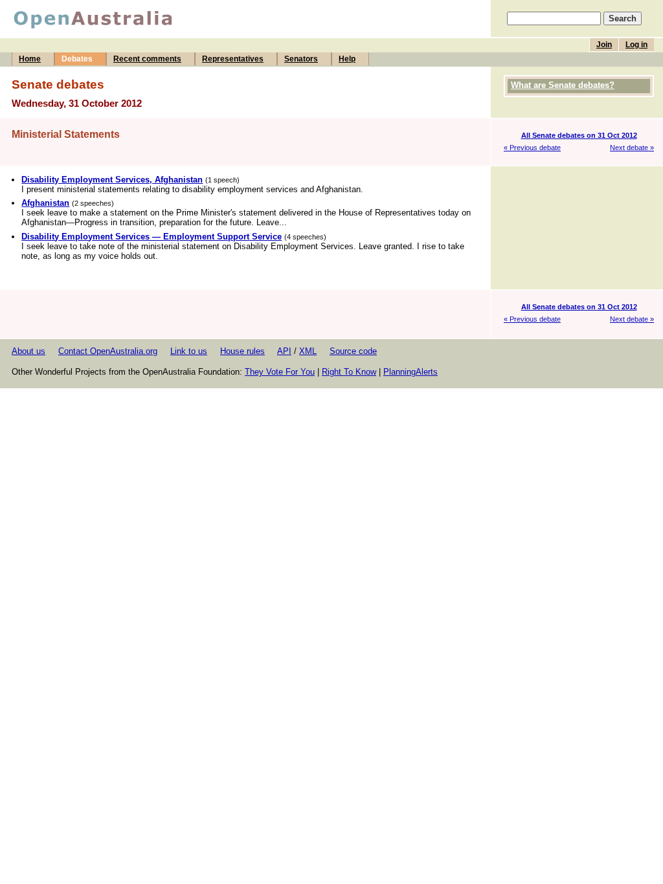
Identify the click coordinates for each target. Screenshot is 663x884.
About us (28, 351)
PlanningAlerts (410, 372)
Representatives (233, 58)
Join (604, 44)
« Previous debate (532, 147)
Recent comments (147, 58)
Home (30, 58)
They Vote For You (280, 372)
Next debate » (632, 147)
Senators (301, 58)
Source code (353, 351)
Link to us (188, 351)
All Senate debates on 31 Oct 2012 (579, 135)
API (284, 351)
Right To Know (349, 372)
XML (308, 351)
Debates (77, 58)
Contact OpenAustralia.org (107, 351)
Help (347, 58)
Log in (636, 44)
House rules (242, 351)
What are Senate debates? (562, 85)
